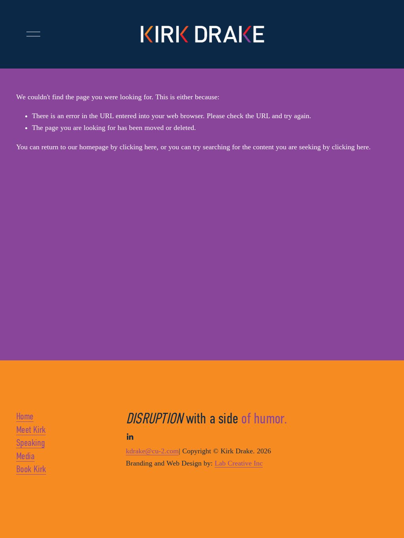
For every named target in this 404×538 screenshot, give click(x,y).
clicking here (138, 147)
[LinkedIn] (130, 437)
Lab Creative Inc (239, 463)
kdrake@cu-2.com (152, 451)
